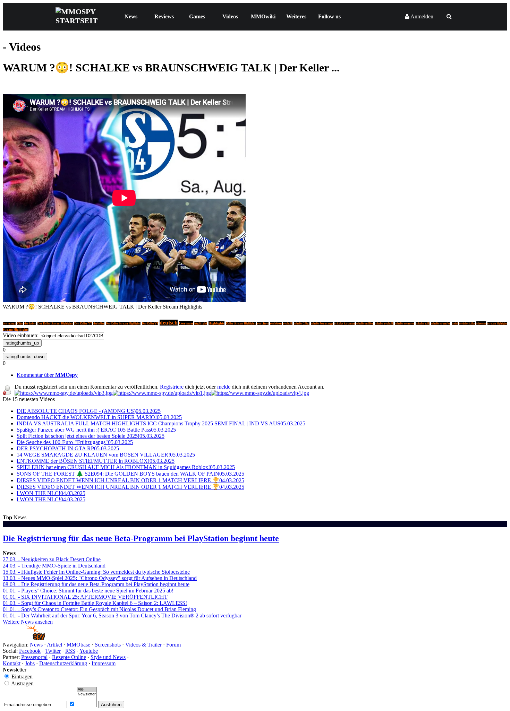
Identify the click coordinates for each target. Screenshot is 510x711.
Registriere (172, 387)
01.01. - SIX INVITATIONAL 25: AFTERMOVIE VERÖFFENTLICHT (85, 597)
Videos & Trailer (143, 645)
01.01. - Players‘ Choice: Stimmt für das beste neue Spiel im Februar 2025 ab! (88, 590)
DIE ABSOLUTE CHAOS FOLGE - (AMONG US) (89, 411)
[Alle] (86, 689)
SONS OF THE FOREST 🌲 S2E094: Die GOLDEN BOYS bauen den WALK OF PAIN (130, 474)
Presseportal (34, 657)
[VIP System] (162, 393)
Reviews (164, 16)
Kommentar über (47, 375)
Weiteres (296, 16)
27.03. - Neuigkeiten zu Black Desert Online (52, 559)
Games (197, 16)
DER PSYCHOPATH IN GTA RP (68, 448)
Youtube (88, 651)
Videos (230, 16)
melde (223, 387)
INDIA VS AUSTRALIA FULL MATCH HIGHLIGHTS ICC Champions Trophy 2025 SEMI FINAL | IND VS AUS (161, 423)
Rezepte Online (69, 657)
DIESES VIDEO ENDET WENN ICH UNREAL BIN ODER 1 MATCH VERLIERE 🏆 (130, 480)
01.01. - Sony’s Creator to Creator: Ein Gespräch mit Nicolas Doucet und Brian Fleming (99, 609)
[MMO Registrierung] (260, 393)
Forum (173, 645)
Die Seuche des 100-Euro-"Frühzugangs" (75, 442)
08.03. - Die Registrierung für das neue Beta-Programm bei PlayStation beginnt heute (96, 584)
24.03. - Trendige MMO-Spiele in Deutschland (54, 566)
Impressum (104, 663)
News (131, 16)
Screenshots (108, 645)
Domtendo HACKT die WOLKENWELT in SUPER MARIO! (99, 417)
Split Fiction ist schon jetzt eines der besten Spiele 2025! (90, 436)
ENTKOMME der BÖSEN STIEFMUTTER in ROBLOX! (96, 461)
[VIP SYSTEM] (64, 393)
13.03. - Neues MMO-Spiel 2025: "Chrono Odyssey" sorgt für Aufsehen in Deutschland (100, 578)
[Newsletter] (86, 694)
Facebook (30, 651)
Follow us (329, 16)
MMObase (78, 645)
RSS (70, 651)
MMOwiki (263, 16)
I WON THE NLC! (51, 493)
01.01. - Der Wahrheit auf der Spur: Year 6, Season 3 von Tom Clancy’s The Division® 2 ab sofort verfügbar (122, 615)
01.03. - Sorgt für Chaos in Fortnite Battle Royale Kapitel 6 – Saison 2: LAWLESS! (95, 603)
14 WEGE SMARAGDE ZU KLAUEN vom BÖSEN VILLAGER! (106, 455)
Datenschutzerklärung (63, 663)
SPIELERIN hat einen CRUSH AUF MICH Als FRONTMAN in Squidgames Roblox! (126, 467)
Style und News (108, 657)
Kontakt (11, 663)
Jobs (30, 663)
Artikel (54, 645)
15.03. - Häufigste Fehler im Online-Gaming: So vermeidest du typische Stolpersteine (96, 572)
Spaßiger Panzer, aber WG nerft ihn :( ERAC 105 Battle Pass (96, 430)
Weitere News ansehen (28, 622)
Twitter (53, 651)
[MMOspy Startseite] (24, 638)
